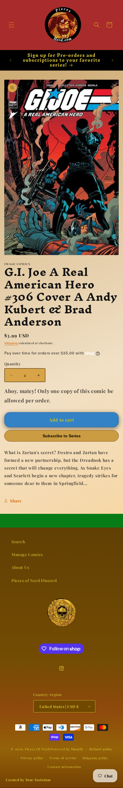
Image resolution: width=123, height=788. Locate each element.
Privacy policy (32, 758)
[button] (11, 25)
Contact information (64, 767)
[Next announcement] (112, 60)
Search (18, 541)
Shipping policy (95, 758)
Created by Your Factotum (28, 779)
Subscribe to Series (62, 436)
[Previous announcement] (10, 60)
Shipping (11, 343)
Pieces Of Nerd (37, 749)
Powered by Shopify (67, 749)
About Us (20, 567)
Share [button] (16, 501)
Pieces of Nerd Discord (34, 580)
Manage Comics (27, 554)
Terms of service (63, 758)
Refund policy (100, 749)
